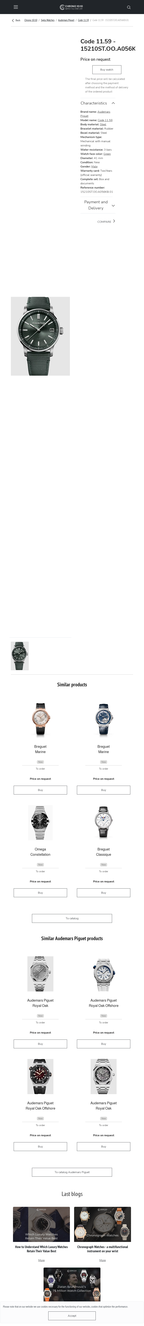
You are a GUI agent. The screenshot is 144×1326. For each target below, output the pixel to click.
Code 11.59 (83, 20)
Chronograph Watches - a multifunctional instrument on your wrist (102, 1249)
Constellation (40, 854)
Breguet (40, 746)
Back (17, 20)
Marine (40, 752)
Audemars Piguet (66, 20)
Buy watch (106, 70)
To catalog (72, 918)
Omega (40, 849)
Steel (103, 124)
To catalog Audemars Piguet (72, 1172)
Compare (104, 222)
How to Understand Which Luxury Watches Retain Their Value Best (41, 1249)
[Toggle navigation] (16, 7)
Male (94, 167)
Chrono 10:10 (30, 20)
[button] (129, 7)
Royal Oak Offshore (104, 1006)
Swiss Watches (47, 20)
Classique (103, 854)
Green (107, 154)
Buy (40, 790)
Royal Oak (40, 1006)
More (41, 1260)
